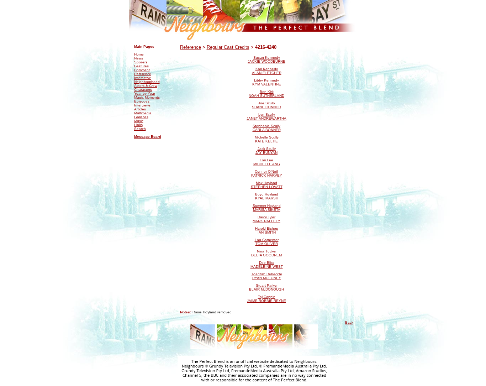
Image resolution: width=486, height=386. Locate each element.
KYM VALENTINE (266, 84)
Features (141, 66)
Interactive (142, 78)
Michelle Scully (267, 137)
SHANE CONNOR (266, 107)
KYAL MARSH (266, 198)
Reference (142, 74)
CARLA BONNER (267, 130)
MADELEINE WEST (266, 266)
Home (139, 54)
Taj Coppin (266, 297)
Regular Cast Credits (228, 47)
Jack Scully (267, 149)
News (138, 58)
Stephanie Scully (266, 126)
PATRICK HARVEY (266, 175)
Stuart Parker (267, 285)
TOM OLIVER (266, 244)
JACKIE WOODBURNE (266, 61)
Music (138, 121)
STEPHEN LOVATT (266, 187)
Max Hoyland (266, 183)
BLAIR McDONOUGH (266, 289)
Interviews (142, 105)
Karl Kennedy (266, 69)
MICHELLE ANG (266, 164)
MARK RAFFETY (266, 221)
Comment (142, 70)
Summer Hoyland (267, 206)
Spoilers (140, 62)
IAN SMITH (267, 232)
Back (349, 322)
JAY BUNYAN (266, 153)
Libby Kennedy (266, 80)
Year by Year (144, 93)
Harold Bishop (266, 228)
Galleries (141, 117)
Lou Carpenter (267, 240)
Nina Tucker (266, 251)
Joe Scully (266, 103)
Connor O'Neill (266, 171)
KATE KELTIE (266, 141)
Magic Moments (147, 97)
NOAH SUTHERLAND (266, 96)
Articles (140, 109)
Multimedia (143, 113)
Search (140, 129)
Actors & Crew (145, 86)
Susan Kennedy (266, 57)
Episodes (141, 101)
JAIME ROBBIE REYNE (266, 301)
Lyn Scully (266, 114)
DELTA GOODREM (266, 255)
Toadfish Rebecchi (267, 274)
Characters (143, 90)
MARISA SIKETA (266, 210)
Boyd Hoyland (266, 194)
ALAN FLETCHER (266, 73)
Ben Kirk (267, 92)
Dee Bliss (266, 263)
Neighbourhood (147, 82)
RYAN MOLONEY (266, 278)
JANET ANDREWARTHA (266, 118)
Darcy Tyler (266, 217)
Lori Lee (266, 160)
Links (138, 125)
